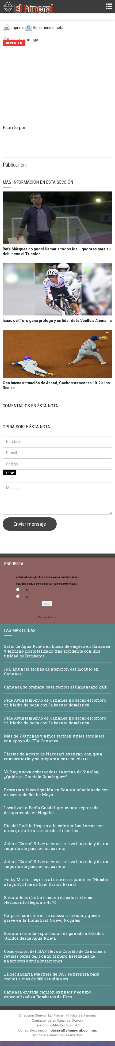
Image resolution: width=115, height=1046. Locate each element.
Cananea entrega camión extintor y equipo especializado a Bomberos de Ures (47, 994)
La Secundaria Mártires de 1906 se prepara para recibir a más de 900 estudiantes (51, 976)
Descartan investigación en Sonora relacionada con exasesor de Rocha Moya (56, 792)
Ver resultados (47, 617)
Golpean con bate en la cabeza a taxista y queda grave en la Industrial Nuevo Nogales (52, 918)
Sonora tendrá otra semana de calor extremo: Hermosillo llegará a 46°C (49, 900)
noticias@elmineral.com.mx (72, 1030)
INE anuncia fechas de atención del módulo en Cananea (51, 671)
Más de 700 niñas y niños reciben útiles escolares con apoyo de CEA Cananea (54, 738)
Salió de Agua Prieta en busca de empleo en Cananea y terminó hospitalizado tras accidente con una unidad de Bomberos (57, 651)
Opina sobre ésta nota (26, 426)
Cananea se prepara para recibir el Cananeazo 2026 (55, 686)
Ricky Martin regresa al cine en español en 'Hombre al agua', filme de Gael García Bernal (56, 882)
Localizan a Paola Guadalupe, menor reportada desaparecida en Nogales (51, 810)
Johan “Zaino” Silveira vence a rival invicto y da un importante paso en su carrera (56, 846)
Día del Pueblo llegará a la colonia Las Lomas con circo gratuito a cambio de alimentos (54, 828)
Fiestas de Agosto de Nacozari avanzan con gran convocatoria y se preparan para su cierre (53, 756)
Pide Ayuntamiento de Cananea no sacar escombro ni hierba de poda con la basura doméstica (55, 702)
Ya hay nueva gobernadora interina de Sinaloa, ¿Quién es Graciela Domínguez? (51, 774)
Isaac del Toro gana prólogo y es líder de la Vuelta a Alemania (57, 320)
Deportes (14, 43)
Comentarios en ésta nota (30, 405)
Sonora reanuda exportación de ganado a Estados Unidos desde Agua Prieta (54, 935)
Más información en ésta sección (38, 182)
